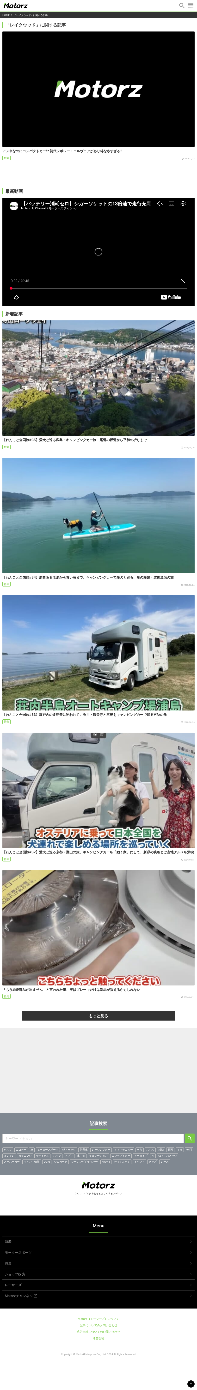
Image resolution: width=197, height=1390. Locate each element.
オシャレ (9, 1155)
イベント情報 (32, 1161)
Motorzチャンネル (19, 1296)
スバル (150, 1149)
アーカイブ (141, 1155)
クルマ (8, 1149)
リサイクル (42, 1155)
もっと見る (98, 1015)
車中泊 (81, 1155)
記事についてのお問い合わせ (98, 1325)
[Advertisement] (98, 1072)
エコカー (21, 1149)
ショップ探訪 (15, 1274)
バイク (57, 1155)
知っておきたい (167, 1155)
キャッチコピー (123, 1149)
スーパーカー (12, 1161)
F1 (153, 1155)
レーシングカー (101, 1149)
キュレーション (98, 1155)
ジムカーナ (60, 1161)
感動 (161, 1149)
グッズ (153, 1161)
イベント (139, 1161)
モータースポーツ (47, 1149)
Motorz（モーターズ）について (98, 1319)
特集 (6, 158)
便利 (189, 1149)
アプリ (69, 1155)
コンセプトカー (121, 1155)
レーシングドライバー (84, 1161)
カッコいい (25, 1155)
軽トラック (69, 1149)
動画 (170, 1149)
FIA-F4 (106, 1161)
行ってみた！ (122, 1161)
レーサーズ (13, 1285)
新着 (8, 1242)
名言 (139, 1149)
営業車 (84, 1149)
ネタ (179, 1149)
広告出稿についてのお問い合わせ (98, 1332)
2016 (47, 1161)
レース (165, 1161)
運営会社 (98, 1338)
